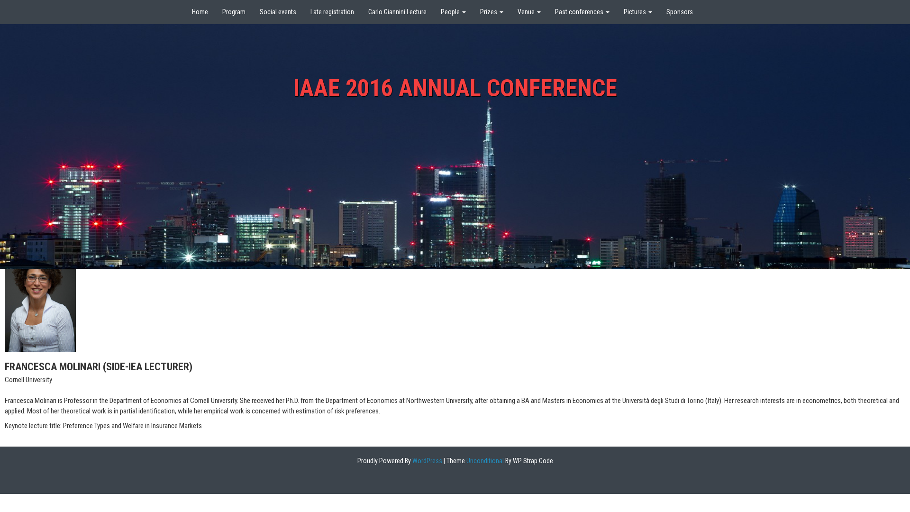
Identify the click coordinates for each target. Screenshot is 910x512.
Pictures (635, 12)
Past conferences (580, 12)
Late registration (332, 12)
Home (200, 12)
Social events (278, 12)
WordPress (426, 461)
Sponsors (679, 12)
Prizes (489, 12)
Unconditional (484, 461)
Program (234, 12)
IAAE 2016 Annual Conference (455, 88)
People (451, 12)
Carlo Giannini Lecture (397, 12)
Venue (527, 12)
